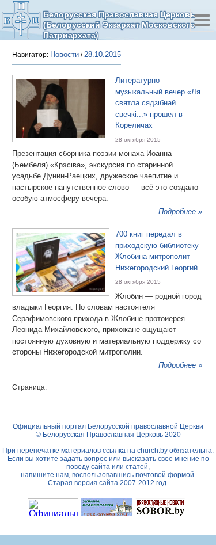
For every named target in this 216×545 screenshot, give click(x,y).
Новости (64, 54)
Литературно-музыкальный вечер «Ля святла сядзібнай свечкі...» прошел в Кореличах (157, 102)
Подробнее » (180, 211)
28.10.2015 (102, 54)
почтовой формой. (165, 475)
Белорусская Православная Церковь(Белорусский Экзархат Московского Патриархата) (119, 24)
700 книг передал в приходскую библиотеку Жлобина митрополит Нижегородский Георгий (157, 251)
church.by (152, 451)
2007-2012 (137, 483)
